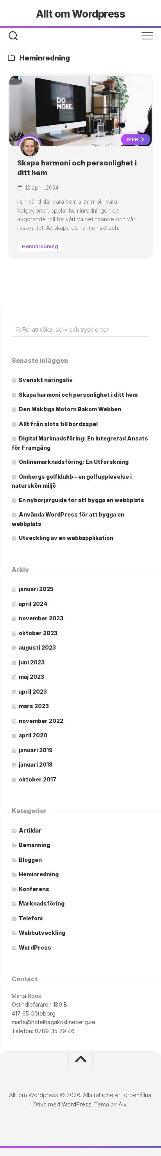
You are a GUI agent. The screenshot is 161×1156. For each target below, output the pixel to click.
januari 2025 (36, 589)
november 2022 (41, 720)
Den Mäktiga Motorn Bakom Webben (70, 409)
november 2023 (41, 618)
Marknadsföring (41, 903)
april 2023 (33, 691)
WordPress (35, 947)
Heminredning (40, 246)
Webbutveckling (42, 932)
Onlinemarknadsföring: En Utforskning (74, 461)
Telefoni (31, 918)
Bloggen (30, 859)
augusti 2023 (37, 647)
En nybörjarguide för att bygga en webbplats (81, 500)
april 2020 (33, 735)
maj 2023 (31, 676)
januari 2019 (36, 750)
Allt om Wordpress (80, 14)
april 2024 (33, 603)
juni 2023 (32, 662)
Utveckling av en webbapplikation (66, 537)
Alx (122, 1104)
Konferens (34, 889)
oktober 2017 (37, 779)
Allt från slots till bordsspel (58, 424)
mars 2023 (34, 706)
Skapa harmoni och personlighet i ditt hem (78, 394)
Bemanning (34, 845)
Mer (133, 139)
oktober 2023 (38, 633)
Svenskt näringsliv (46, 379)
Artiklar (30, 830)
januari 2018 (36, 764)
